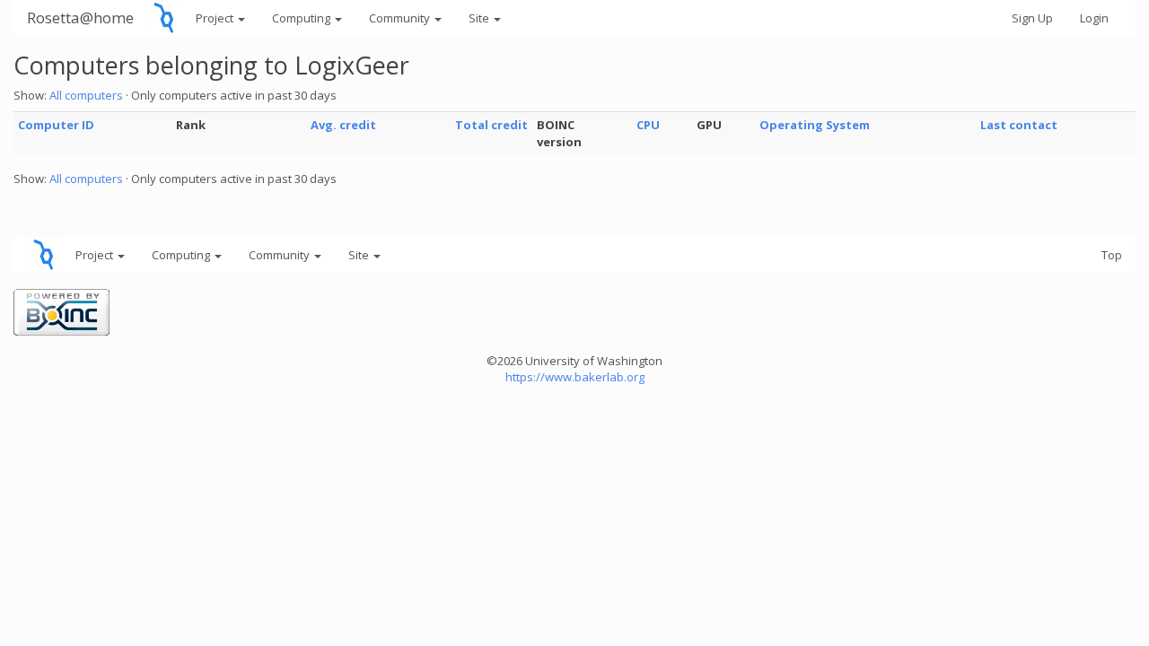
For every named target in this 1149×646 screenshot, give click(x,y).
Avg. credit (343, 125)
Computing (302, 18)
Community (401, 18)
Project (216, 18)
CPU (648, 125)
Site (480, 18)
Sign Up (1032, 18)
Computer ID (56, 125)
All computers (86, 95)
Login (1094, 18)
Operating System (814, 125)
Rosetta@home (80, 17)
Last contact (1018, 125)
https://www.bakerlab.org (575, 377)
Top (1111, 255)
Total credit (491, 125)
